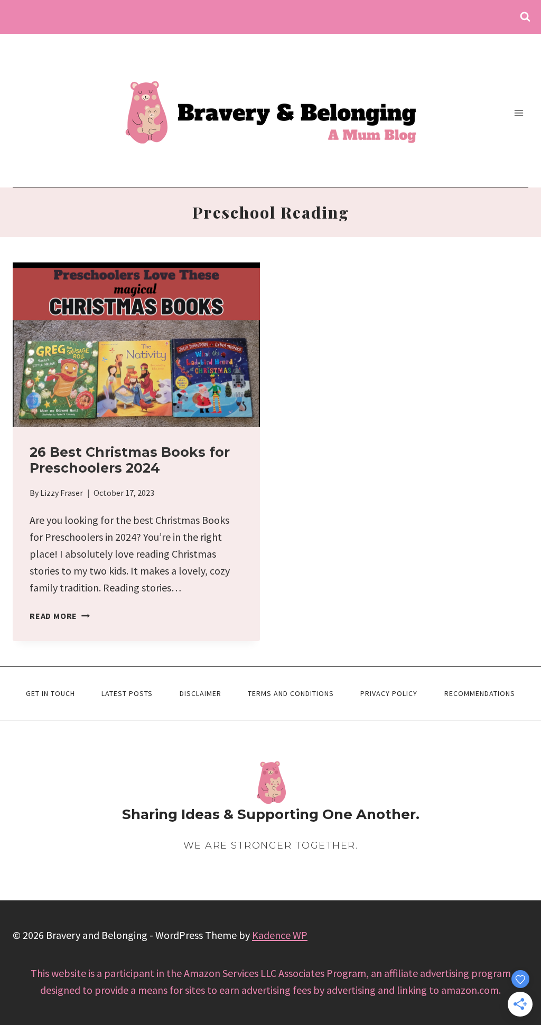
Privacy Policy (388, 693)
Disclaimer (200, 693)
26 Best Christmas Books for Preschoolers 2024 (130, 460)
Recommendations (479, 693)
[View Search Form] (525, 16)
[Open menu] (518, 113)
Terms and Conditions (291, 693)
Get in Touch (50, 693)
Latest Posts (127, 693)
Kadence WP (279, 935)
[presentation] (136, 344)
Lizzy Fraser (61, 492)
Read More (60, 615)
